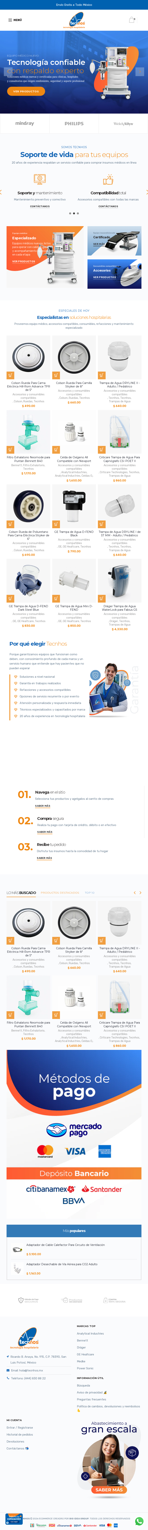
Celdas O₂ (87, 475)
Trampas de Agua (119, 401)
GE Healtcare (71, 546)
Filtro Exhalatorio (34, 465)
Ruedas (28, 401)
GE (60, 546)
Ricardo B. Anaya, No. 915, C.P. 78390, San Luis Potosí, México (38, 1359)
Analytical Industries (74, 472)
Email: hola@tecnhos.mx (27, 1370)
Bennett (16, 465)
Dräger (114, 621)
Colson (18, 401)
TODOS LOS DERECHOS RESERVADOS (99, 1518)
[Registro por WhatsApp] (139, 1521)
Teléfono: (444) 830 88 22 (28, 1378)
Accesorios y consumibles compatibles (29, 396)
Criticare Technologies (114, 472)
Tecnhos (39, 401)
